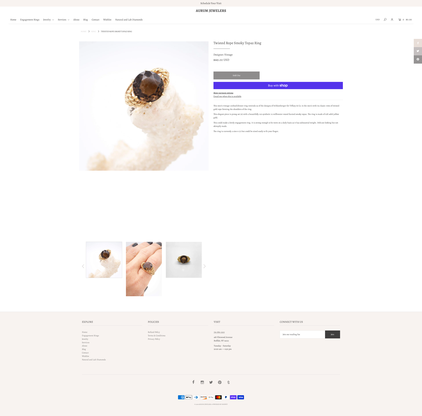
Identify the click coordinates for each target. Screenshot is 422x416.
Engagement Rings (29, 19)
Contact (95, 19)
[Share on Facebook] (418, 43)
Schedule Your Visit (210, 3)
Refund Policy (154, 332)
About (76, 19)
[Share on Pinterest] (418, 59)
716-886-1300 (219, 332)
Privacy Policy (154, 339)
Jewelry (47, 19)
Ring (93, 31)
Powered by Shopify (220, 404)
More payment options (223, 92)
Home (13, 19)
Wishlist (107, 19)
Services (62, 19)
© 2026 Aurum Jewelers (202, 404)
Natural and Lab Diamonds (129, 19)
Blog (85, 19)
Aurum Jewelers (211, 10)
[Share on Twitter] (418, 51)
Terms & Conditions (156, 335)
